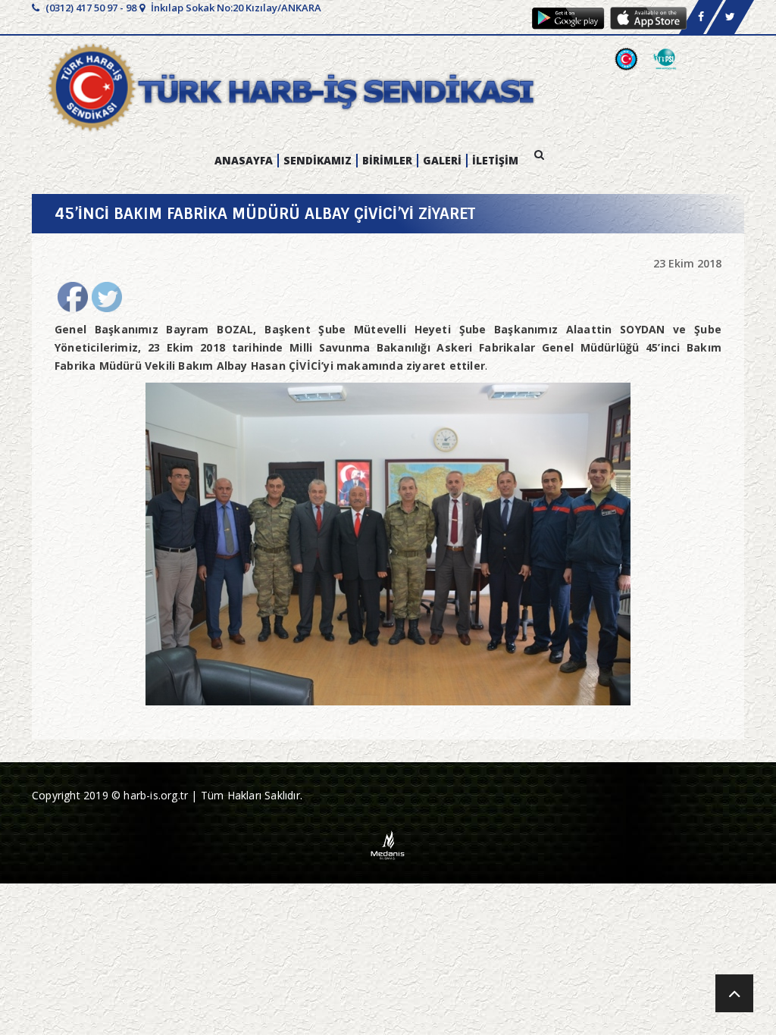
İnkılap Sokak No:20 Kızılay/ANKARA (235, 7)
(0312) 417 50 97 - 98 (89, 7)
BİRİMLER (387, 160)
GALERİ (442, 160)
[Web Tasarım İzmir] (388, 844)
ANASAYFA (243, 160)
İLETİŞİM (495, 160)
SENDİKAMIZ (317, 160)
